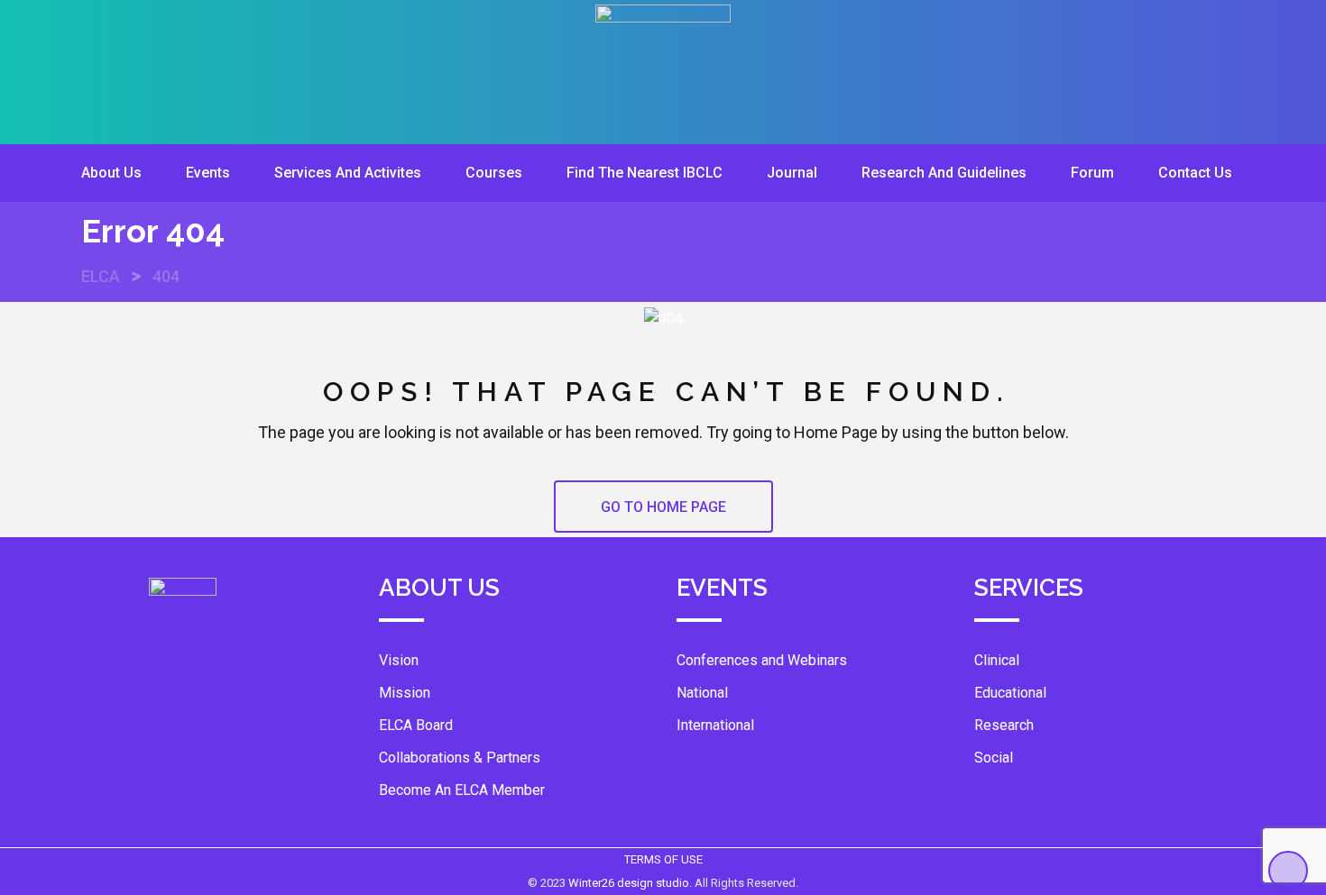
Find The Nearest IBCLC (644, 172)
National (702, 692)
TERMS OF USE (663, 859)
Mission (404, 692)
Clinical (996, 660)
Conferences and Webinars (762, 660)
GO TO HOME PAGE (663, 507)
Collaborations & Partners (459, 757)
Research (1004, 725)
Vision (399, 660)
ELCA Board (416, 725)
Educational (1010, 692)
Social (993, 757)
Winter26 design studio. (631, 883)
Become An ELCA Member (462, 790)
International (715, 725)
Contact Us (1195, 172)
